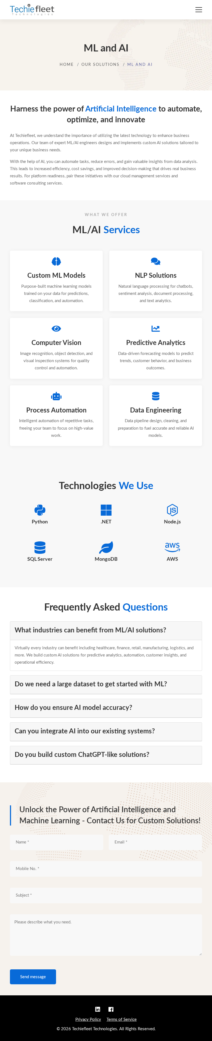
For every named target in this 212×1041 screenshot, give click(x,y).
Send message (33, 977)
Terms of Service (122, 1019)
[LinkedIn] (99, 1010)
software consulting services (36, 183)
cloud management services (145, 176)
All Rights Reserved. (137, 1029)
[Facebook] (111, 1010)
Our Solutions (100, 65)
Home (67, 65)
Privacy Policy (88, 1019)
